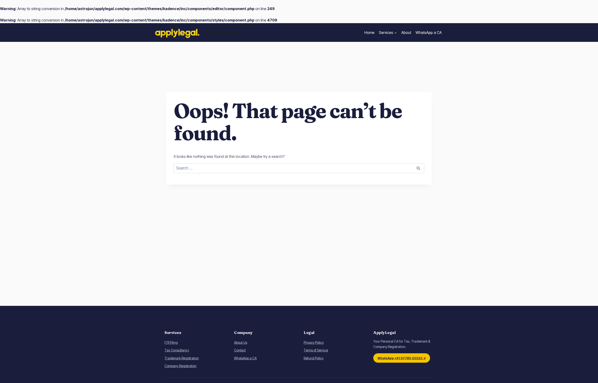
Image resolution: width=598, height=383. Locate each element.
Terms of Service (316, 350)
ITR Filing (171, 342)
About (406, 32)
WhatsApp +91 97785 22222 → (401, 358)
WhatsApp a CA (429, 32)
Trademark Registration (181, 358)
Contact (240, 350)
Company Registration (180, 366)
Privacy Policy (314, 342)
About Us (240, 342)
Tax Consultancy (176, 350)
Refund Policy (314, 358)
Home (369, 32)
